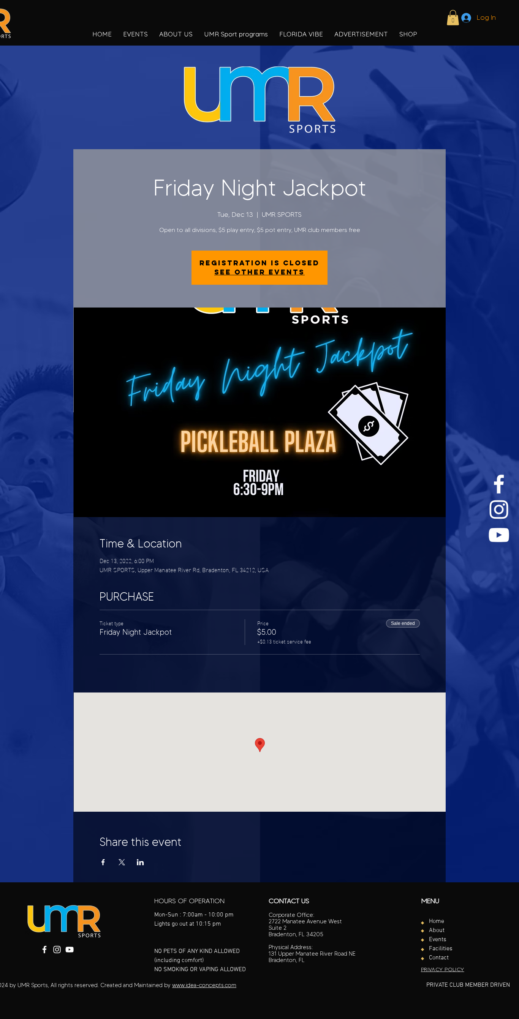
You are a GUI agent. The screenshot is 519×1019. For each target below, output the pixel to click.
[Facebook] (498, 484)
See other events (259, 272)
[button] (236, 34)
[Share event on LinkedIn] (140, 862)
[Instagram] (498, 509)
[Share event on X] (121, 862)
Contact (439, 958)
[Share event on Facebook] (103, 862)
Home (436, 921)
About (437, 930)
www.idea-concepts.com (204, 985)
